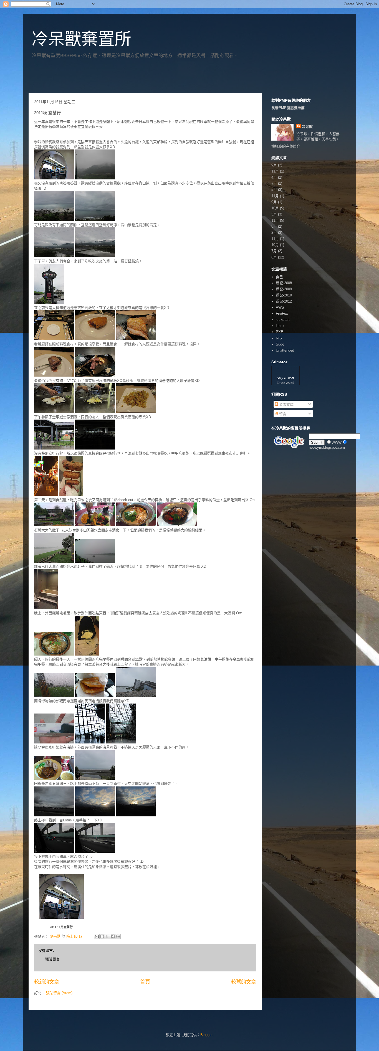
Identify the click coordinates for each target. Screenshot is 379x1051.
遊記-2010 (284, 295)
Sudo (280, 344)
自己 (279, 277)
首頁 (145, 982)
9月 (274, 165)
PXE (279, 332)
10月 (275, 208)
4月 (274, 177)
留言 (282, 414)
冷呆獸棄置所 (81, 39)
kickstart (283, 320)
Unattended (285, 350)
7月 (274, 183)
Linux (280, 326)
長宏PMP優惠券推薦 (288, 108)
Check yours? (285, 382)
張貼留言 (52, 959)
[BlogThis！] (102, 936)
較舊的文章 (243, 982)
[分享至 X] (107, 936)
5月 (274, 189)
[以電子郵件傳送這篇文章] (97, 936)
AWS (280, 307)
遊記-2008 (284, 283)
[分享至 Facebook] (112, 936)
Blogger (206, 1035)
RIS (279, 338)
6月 (274, 257)
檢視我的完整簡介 (285, 146)
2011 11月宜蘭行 (61, 927)
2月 (274, 232)
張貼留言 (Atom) (59, 993)
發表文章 (286, 404)
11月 (275, 171)
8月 (274, 226)
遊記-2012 (284, 301)
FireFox (282, 313)
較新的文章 (46, 982)
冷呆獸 (307, 127)
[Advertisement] (93, 78)
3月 (274, 214)
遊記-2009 (284, 289)
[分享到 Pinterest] (118, 936)
